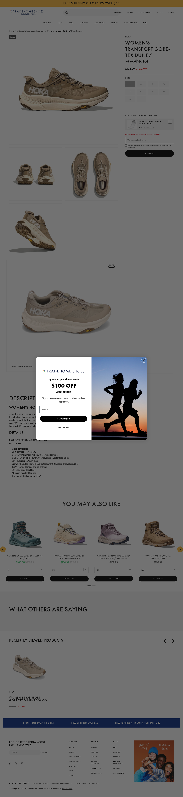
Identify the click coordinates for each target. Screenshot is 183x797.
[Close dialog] (144, 360)
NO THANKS (63, 427)
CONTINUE (63, 418)
